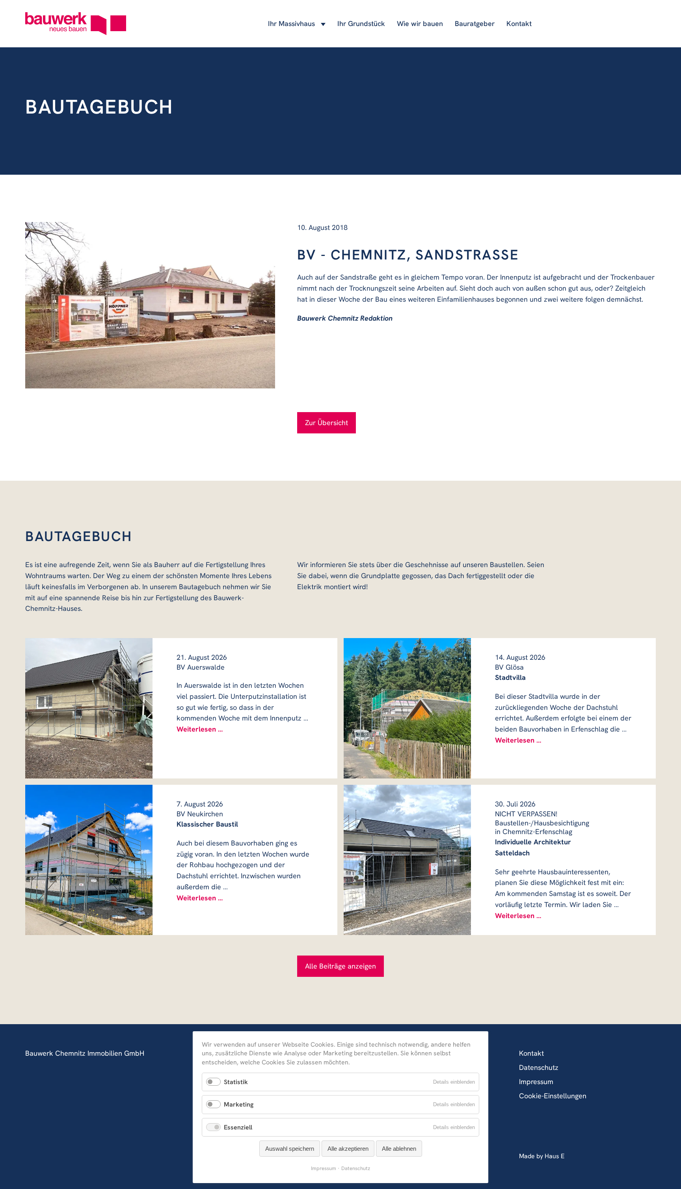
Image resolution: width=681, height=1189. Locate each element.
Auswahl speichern (289, 1148)
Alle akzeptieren (347, 1148)
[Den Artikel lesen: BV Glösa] (407, 708)
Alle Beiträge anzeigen (340, 966)
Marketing (238, 1104)
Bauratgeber (475, 23)
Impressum (536, 1081)
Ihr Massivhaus (291, 23)
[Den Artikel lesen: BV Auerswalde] (89, 708)
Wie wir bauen (420, 23)
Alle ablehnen (399, 1148)
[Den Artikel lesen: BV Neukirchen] (89, 860)
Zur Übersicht (326, 422)
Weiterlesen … (200, 729)
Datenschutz (538, 1067)
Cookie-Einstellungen (552, 1095)
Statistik (236, 1082)
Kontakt (519, 23)
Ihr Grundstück (361, 23)
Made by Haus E (541, 1156)
